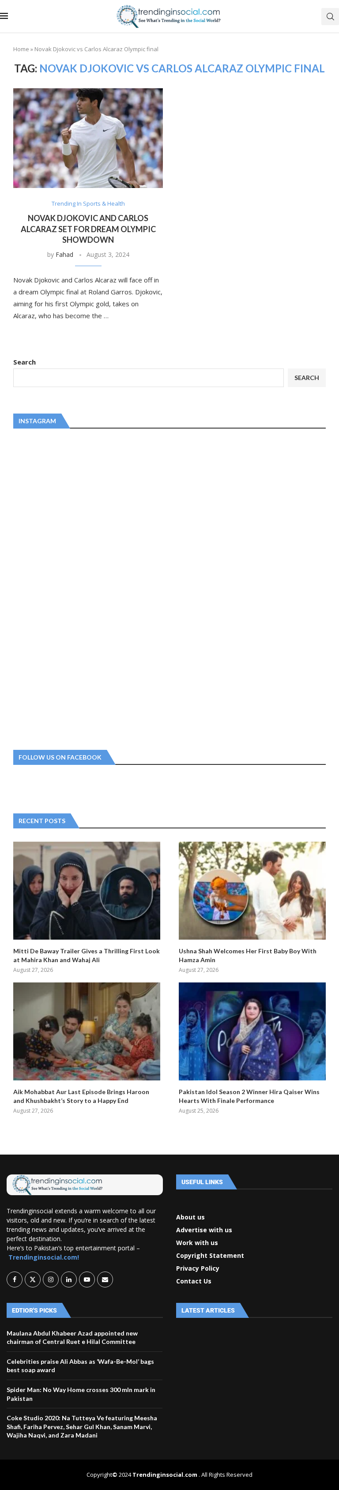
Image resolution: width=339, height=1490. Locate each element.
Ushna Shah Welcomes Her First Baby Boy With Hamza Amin (247, 955)
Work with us (197, 1243)
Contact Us (193, 1281)
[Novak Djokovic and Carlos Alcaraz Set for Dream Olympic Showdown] (88, 138)
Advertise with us (204, 1230)
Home (21, 49)
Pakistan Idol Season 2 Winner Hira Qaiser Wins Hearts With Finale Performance (249, 1096)
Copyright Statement (210, 1256)
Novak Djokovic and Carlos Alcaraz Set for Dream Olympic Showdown (88, 229)
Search (24, 361)
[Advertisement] (79, 587)
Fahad (64, 254)
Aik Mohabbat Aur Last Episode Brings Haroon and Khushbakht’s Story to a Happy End (81, 1096)
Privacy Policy (197, 1268)
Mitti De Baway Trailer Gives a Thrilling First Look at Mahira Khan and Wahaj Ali (86, 955)
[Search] (330, 16)
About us (190, 1217)
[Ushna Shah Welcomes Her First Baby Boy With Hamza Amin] (252, 891)
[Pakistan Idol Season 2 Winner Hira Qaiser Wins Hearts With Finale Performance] (252, 1031)
